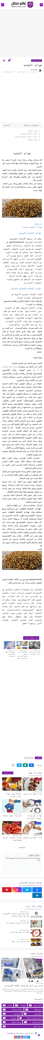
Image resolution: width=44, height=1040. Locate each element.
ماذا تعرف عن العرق (33, 837)
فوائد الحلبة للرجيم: (28, 134)
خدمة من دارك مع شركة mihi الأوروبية (24, 985)
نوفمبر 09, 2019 (25, 921)
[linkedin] (37, 895)
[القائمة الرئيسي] (41, 4)
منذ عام (18, 791)
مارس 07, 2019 (25, 939)
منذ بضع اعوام (36, 650)
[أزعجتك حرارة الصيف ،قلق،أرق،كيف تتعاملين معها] (22, 645)
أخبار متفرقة (35, 1005)
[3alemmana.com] (22, 4)
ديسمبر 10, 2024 (24, 930)
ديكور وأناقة (34, 1009)
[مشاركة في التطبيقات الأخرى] (13, 765)
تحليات (7, 1005)
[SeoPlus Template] (36, 1033)
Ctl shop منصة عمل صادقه (19, 932)
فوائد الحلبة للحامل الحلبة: (26, 136)
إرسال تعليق (34, 855)
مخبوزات (9, 1018)
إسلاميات (21, 1005)
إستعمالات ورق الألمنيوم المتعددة (10, 654)
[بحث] (2, 4)
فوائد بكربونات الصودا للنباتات (34, 817)
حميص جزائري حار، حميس (20, 941)
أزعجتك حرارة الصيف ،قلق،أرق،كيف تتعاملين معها (22, 655)
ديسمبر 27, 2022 (24, 911)
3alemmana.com (12, 1033)
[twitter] (27, 889)
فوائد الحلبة (32, 131)
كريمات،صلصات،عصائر (31, 1018)
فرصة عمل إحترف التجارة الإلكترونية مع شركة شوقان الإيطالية (15, 915)
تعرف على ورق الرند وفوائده (35, 653)
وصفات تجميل (33, 1022)
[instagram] (17, 889)
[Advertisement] (22, 33)
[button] (31, 765)
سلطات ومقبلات (12, 1009)
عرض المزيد (8, 773)
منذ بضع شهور (36, 791)
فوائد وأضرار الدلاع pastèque (12, 839)
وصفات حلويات (12, 1022)
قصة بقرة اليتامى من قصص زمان (17, 923)
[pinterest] (7, 889)
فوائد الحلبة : (31, 139)
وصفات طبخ (22, 1026)
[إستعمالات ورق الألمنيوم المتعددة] (9, 645)
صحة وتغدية (36, 60)
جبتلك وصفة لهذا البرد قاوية (13, 795)
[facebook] (37, 889)
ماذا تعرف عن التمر (33, 794)
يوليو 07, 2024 (39, 983)
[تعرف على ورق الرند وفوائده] (34, 645)
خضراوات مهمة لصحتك (12, 816)
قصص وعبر (12, 1014)
